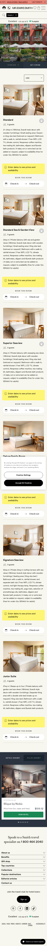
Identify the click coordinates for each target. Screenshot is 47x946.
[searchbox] (33, 15)
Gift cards (30, 924)
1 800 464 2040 (32, 842)
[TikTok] (33, 908)
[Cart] (38, 7)
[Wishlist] (34, 7)
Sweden (25, 47)
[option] (23, 792)
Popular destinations (11, 874)
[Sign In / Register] (4, 7)
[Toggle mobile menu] (43, 7)
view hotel (23, 815)
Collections (6, 870)
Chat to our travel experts (34, 942)
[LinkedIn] (26, 908)
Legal (4, 923)
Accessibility (40, 923)
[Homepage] (22, 7)
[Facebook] (20, 908)
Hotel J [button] (10, 15)
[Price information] (45, 57)
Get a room (35, 65)
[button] (13, 758)
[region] (23, 473)
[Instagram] (13, 908)
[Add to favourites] (5, 50)
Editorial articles (9, 878)
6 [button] (30, 823)
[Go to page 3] (25, 112)
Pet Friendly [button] (41, 120)
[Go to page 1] (21, 112)
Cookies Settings (23, 475)
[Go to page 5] (27, 222)
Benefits (5, 857)
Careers (24, 923)
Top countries (7, 865)
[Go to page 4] (25, 222)
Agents (18, 923)
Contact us (6, 883)
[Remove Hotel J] (16, 15)
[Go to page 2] (23, 112)
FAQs (8, 923)
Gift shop (5, 861)
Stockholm (14, 47)
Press (13, 923)
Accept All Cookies (23, 483)
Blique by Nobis (13, 803)
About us (5, 852)
